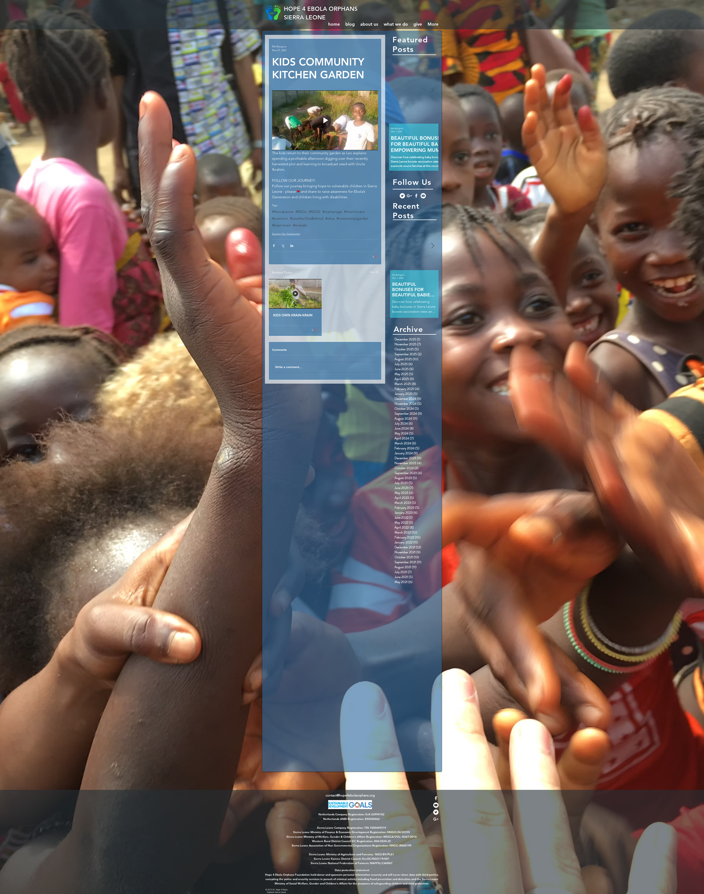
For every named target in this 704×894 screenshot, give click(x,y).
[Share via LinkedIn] (292, 245)
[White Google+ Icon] (409, 195)
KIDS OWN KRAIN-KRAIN (292, 315)
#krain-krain (281, 225)
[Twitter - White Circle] (402, 195)
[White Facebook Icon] (416, 195)
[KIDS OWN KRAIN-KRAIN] (295, 294)
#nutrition (280, 218)
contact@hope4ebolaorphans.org (350, 795)
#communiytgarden (352, 218)
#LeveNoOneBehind (306, 218)
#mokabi (300, 225)
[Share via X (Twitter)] (283, 245)
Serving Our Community (286, 233)
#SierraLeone (282, 211)
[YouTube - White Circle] (423, 195)
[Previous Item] (395, 91)
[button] (435, 27)
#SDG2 (314, 211)
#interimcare (354, 211)
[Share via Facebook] (274, 245)
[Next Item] (432, 91)
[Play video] (325, 120)
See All (374, 272)
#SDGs (301, 211)
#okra (329, 218)
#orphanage (332, 211)
